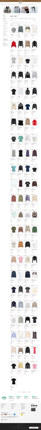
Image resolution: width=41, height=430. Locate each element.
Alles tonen (39, 401)
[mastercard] (7, 414)
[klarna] (4, 414)
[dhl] (22, 414)
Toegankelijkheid (17, 427)
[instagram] (33, 405)
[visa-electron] (11, 414)
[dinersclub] (13, 414)
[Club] (36, 3)
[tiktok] (36, 405)
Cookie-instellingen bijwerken (25, 427)
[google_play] (33, 409)
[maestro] (9, 414)
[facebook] (31, 405)
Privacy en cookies (21, 427)
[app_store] (33, 410)
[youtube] (35, 405)
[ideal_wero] (2, 414)
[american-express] (14, 414)
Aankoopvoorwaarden (14, 427)
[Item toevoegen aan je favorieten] (16, 34)
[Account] (35, 3)
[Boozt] (20, 3)
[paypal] (16, 414)
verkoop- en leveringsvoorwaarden (12, 416)
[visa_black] (5, 414)
